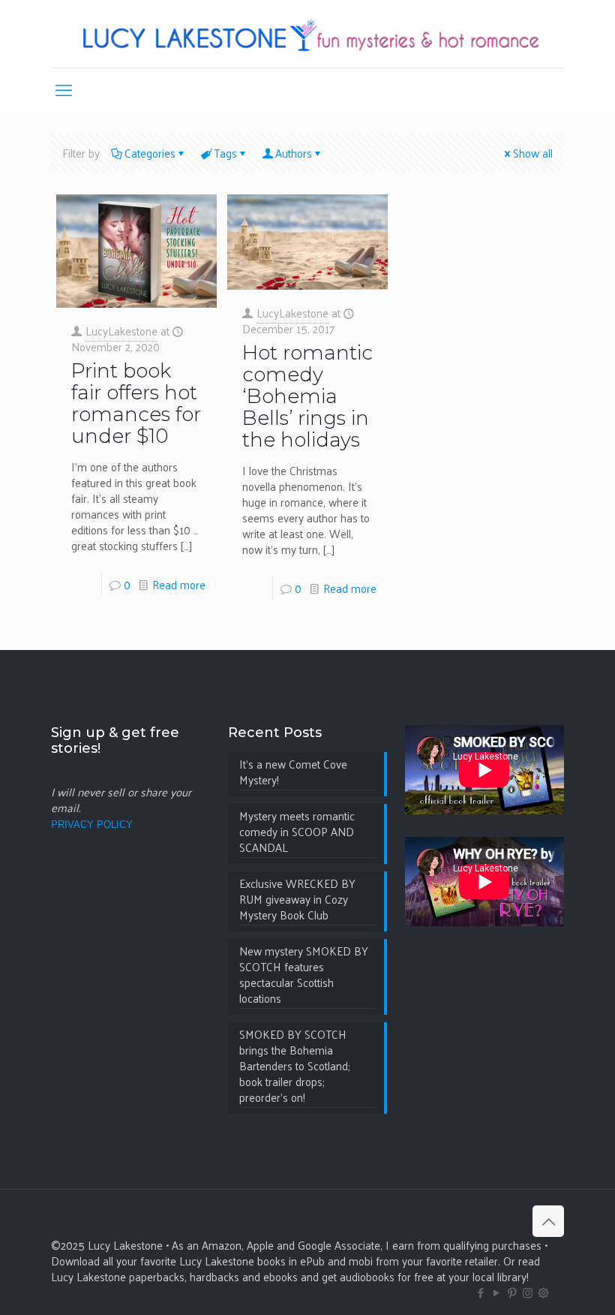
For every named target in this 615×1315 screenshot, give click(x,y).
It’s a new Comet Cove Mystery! (293, 773)
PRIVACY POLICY (92, 824)
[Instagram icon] (527, 1292)
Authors (293, 153)
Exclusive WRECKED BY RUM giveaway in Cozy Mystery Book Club (297, 900)
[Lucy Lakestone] (308, 34)
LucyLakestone (122, 330)
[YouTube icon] (496, 1292)
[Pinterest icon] (512, 1292)
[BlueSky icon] (543, 1292)
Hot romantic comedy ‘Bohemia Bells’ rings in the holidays (307, 396)
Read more (179, 584)
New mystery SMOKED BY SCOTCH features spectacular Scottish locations (303, 975)
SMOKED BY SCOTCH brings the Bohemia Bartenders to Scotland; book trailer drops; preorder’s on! (294, 1066)
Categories (150, 153)
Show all (533, 153)
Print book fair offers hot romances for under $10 (136, 403)
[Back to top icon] (548, 1221)
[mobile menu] (63, 89)
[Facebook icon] (480, 1292)
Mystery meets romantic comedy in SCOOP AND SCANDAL (297, 832)
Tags (225, 153)
